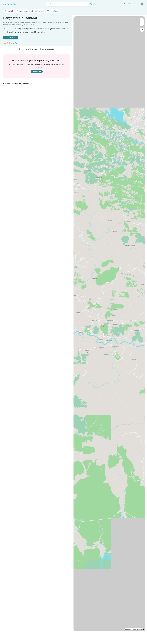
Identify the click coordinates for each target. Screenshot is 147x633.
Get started (36, 72)
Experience (23, 11)
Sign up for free (10, 37)
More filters (54, 11)
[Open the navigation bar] (142, 4)
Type (9, 11)
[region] (109, 323)
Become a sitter (130, 4)
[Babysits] (9, 4)
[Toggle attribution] (143, 629)
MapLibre (128, 629)
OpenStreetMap (137, 629)
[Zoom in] (142, 20)
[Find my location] (142, 30)
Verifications (38, 11)
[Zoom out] (142, 24)
